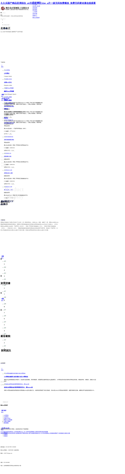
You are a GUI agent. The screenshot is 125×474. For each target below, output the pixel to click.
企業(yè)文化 (8, 82)
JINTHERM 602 (9, 106)
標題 (3, 94)
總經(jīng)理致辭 (9, 91)
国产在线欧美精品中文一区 (36, 433)
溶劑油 (5, 434)
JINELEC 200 (8, 173)
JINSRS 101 (7, 156)
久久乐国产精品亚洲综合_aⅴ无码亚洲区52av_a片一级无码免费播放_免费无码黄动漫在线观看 (48, 3)
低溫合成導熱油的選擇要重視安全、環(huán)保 (18, 387)
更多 (2, 66)
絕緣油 (5, 435)
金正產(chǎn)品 (5, 98)
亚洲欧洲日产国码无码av (22, 433)
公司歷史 (6, 73)
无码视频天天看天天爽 (64, 433)
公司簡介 (6, 416)
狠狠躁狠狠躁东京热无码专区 (8, 433)
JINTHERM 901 (9, 139)
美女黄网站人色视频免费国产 (50, 433)
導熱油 (6, 100)
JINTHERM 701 (9, 123)
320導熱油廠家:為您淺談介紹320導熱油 (16, 376)
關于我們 (4, 410)
